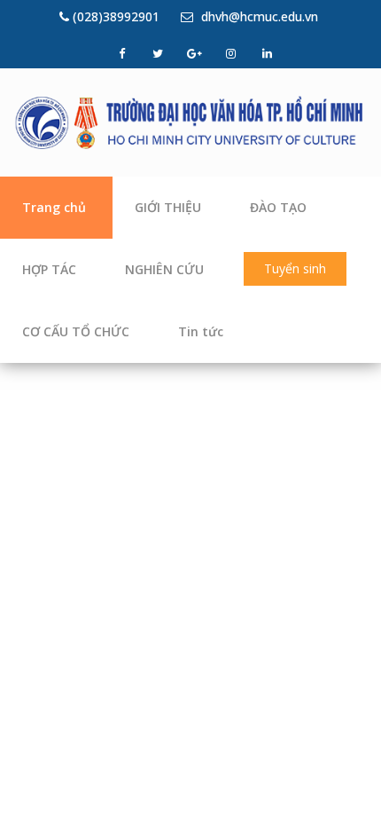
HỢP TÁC (49, 269)
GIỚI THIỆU (168, 207)
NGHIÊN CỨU (164, 269)
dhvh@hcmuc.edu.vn (258, 16)
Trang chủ (54, 207)
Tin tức (200, 331)
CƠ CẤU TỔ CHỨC (75, 331)
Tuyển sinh (295, 268)
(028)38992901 (114, 16)
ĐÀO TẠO (278, 207)
